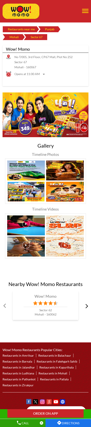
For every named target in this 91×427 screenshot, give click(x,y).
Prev (5, 305)
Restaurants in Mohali (53, 373)
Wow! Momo (45, 296)
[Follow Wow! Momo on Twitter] (35, 402)
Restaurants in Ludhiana (18, 373)
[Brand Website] (62, 402)
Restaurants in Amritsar (18, 355)
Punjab (49, 29)
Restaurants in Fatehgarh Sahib (57, 361)
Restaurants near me (21, 29)
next (85, 305)
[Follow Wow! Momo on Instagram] (42, 402)
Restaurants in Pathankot (19, 379)
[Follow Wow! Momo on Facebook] (28, 402)
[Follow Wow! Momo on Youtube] (55, 402)
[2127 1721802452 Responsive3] (45, 413)
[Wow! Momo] (21, 11)
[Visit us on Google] (49, 402)
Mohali (14, 37)
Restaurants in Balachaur (54, 355)
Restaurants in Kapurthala (56, 367)
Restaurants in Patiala (54, 379)
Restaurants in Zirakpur (18, 385)
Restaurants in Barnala (17, 361)
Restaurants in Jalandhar (19, 367)
